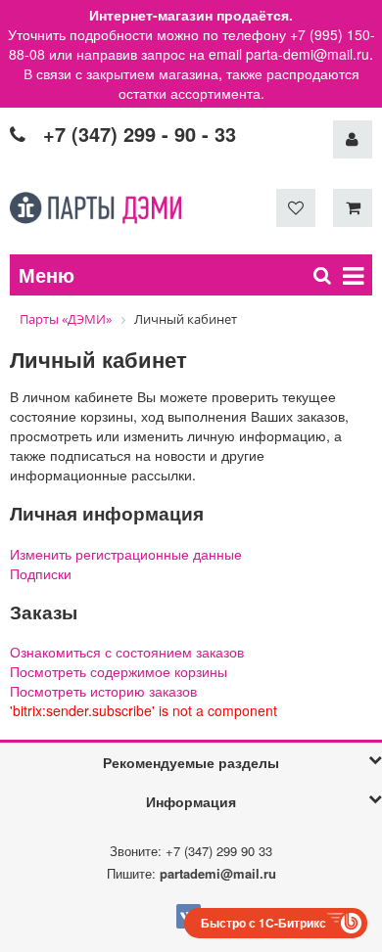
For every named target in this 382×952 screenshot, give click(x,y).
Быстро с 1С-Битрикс (263, 922)
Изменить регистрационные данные (126, 554)
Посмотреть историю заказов (103, 691)
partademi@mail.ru (218, 873)
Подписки (41, 573)
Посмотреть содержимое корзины (118, 671)
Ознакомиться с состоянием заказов (127, 651)
